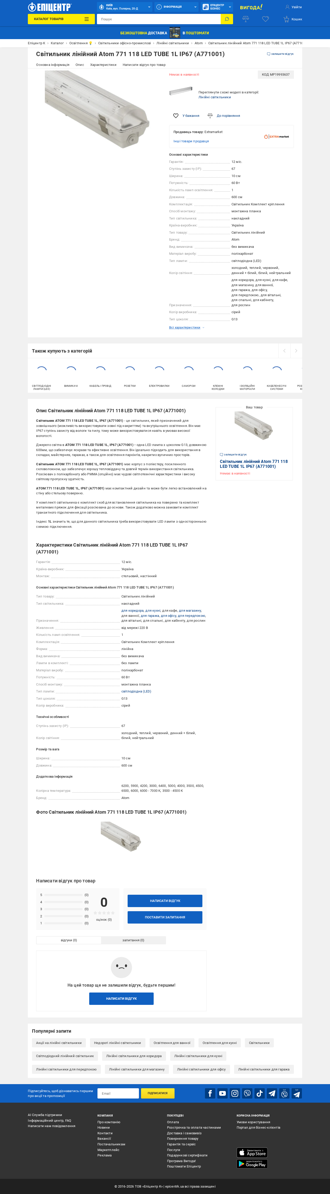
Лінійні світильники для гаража (264, 1069)
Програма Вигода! (181, 1161)
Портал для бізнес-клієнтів (258, 1127)
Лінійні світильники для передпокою (66, 1069)
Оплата (173, 1122)
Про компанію (108, 1122)
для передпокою (191, 616)
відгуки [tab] (66, 940)
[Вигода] (251, 7)
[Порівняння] (245, 19)
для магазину (190, 610)
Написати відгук (165, 901)
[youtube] (222, 1093)
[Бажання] (265, 19)
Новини (103, 1127)
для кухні (152, 610)
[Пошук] (227, 19)
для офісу (168, 616)
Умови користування (253, 1122)
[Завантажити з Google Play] (252, 1164)
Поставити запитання (165, 917)
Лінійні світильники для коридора (134, 1056)
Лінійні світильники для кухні (198, 1056)
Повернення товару (182, 1138)
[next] (296, 351)
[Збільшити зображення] (153, 78)
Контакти (105, 1133)
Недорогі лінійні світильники (117, 1043)
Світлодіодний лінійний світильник (65, 1056)
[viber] (247, 1093)
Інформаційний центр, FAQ (49, 1120)
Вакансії (104, 1138)
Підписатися (158, 1093)
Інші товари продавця (191, 141)
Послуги (173, 1150)
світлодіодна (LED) (136, 691)
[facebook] (210, 1093)
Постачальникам (111, 1144)
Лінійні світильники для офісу (201, 1069)
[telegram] (272, 1093)
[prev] (284, 351)
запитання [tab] (130, 940)
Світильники (259, 1043)
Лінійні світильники (215, 97)
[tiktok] (259, 1093)
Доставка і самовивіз (184, 1133)
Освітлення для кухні (220, 1043)
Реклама (104, 1155)
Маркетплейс (108, 1150)
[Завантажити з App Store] (252, 1152)
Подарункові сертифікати (187, 1155)
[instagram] (235, 1093)
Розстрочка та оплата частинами (194, 1127)
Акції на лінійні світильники (59, 1043)
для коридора (132, 610)
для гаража (150, 616)
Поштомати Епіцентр (184, 1166)
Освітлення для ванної (172, 1043)
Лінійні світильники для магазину (136, 1069)
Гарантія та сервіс (181, 1144)
